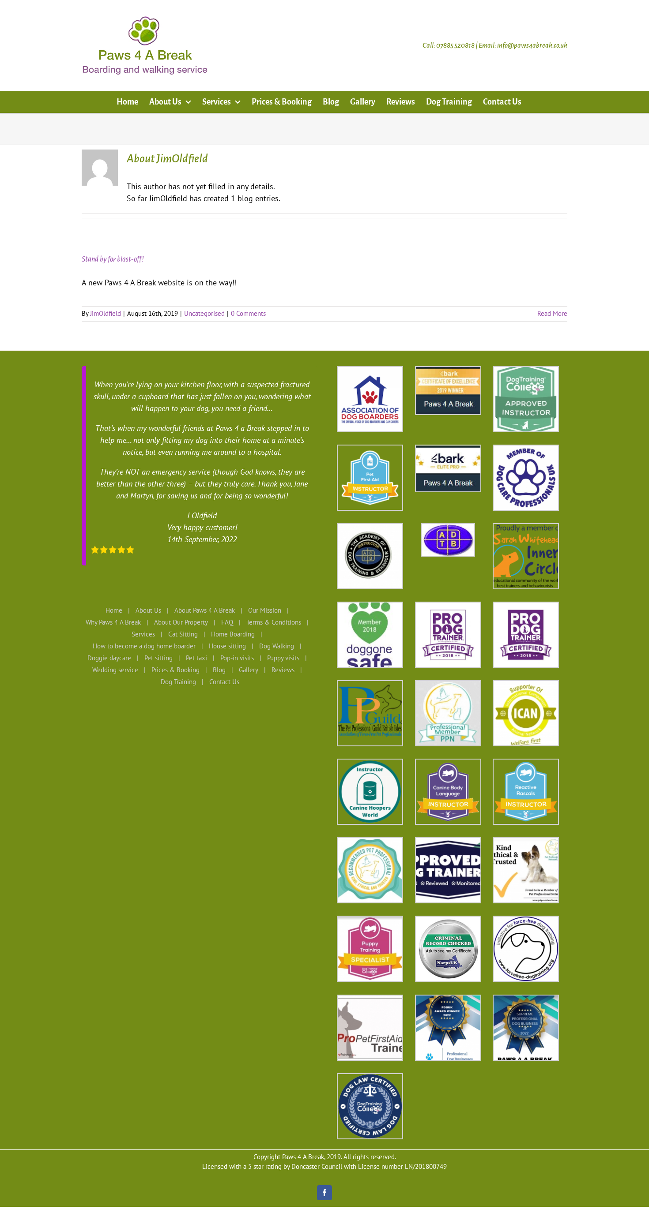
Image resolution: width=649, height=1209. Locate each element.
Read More (552, 313)
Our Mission (264, 610)
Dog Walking (276, 646)
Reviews (283, 670)
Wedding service (115, 670)
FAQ (227, 622)
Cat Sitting (183, 634)
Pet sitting (158, 658)
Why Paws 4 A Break (113, 622)
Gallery (248, 670)
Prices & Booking (175, 670)
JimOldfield (105, 313)
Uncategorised (204, 313)
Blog (219, 670)
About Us (148, 610)
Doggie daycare (109, 658)
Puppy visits (283, 658)
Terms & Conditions (273, 622)
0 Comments (248, 313)
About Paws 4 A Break (204, 610)
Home (114, 610)
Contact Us (224, 681)
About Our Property (181, 622)
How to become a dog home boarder (144, 646)
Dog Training (178, 681)
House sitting (227, 646)
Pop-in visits (237, 658)
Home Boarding (233, 634)
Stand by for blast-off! (113, 259)
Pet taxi (196, 658)
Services (143, 634)
